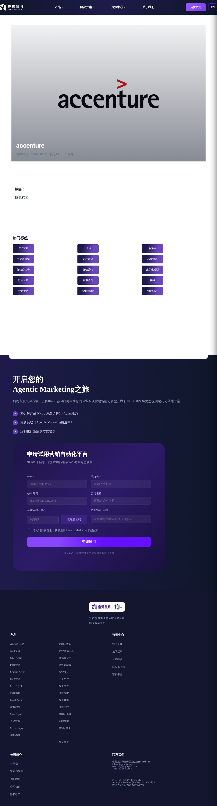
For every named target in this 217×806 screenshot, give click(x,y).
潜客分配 (64, 692)
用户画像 (15, 735)
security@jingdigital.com (124, 766)
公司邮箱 (33, 493)
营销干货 (117, 674)
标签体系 (15, 692)
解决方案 (86, 7)
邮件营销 (15, 678)
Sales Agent (16, 714)
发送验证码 (74, 519)
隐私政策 (15, 794)
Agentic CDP (17, 643)
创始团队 (15, 779)
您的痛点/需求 (99, 510)
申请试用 (89, 541)
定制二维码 (65, 643)
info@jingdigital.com (122, 764)
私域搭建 (15, 650)
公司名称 (97, 493)
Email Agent (16, 700)
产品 (58, 7)
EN (213, 7)
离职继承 (64, 721)
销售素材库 (65, 664)
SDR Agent (16, 685)
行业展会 (64, 671)
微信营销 (88, 269)
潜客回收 (64, 707)
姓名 (31, 476)
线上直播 (64, 700)
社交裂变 (64, 742)
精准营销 (88, 280)
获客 (152, 280)
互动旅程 (15, 721)
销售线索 (152, 290)
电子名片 (64, 678)
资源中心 (117, 7)
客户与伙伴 (16, 771)
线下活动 (117, 651)
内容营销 (88, 258)
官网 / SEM (65, 714)
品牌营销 (152, 258)
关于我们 (148, 7)
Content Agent (17, 671)
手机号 (96, 476)
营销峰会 (117, 659)
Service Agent (17, 728)
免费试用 (195, 7)
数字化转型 (152, 269)
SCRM (152, 248)
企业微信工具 (66, 650)
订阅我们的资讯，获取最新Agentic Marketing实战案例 (66, 530)
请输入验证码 (36, 510)
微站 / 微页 (65, 728)
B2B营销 (23, 248)
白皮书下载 (118, 666)
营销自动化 (88, 290)
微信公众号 (23, 269)
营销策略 (23, 290)
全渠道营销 (23, 258)
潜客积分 (15, 707)
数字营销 (23, 280)
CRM (88, 248)
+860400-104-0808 (122, 768)
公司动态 (15, 786)
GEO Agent (16, 657)
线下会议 (64, 685)
